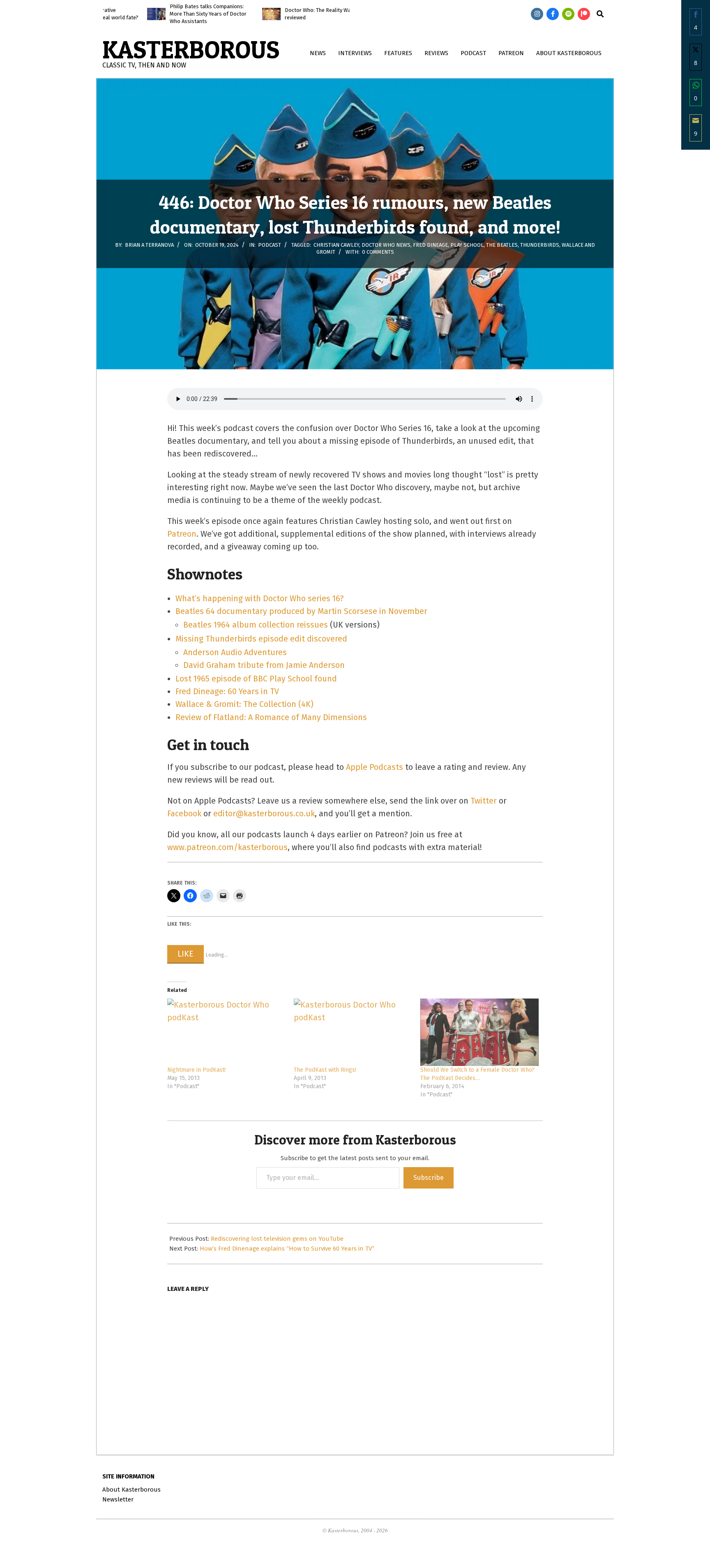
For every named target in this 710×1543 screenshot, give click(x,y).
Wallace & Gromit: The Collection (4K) (244, 704)
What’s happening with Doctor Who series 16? (259, 598)
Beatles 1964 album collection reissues (255, 625)
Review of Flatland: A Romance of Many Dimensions (271, 717)
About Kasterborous (131, 1489)
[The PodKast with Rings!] (353, 1032)
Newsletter (118, 1499)
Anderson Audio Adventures (235, 652)
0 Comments (378, 252)
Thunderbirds (539, 245)
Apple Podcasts (374, 767)
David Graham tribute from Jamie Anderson (264, 665)
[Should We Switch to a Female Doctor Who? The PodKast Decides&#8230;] (479, 1032)
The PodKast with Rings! (325, 1069)
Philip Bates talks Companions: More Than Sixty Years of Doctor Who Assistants (175, 13)
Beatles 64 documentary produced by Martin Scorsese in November (301, 611)
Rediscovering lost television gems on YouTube (277, 1238)
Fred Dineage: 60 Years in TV (227, 691)
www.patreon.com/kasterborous (227, 847)
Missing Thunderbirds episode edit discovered (261, 639)
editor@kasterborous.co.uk (264, 813)
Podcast (269, 245)
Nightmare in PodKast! (196, 1069)
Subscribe (428, 1178)
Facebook (184, 813)
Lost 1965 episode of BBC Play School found (256, 678)
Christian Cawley (336, 245)
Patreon (181, 534)
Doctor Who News (386, 245)
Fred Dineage (430, 245)
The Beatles (502, 245)
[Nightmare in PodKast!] (226, 1032)
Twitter (483, 801)
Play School (467, 245)
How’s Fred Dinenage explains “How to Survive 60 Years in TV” (287, 1248)
